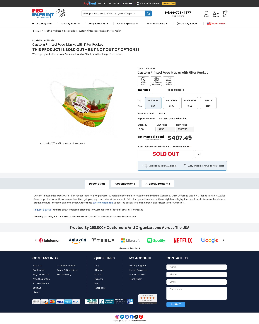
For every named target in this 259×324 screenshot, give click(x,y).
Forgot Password (138, 270)
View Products (169, 3)
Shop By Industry (156, 24)
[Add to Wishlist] (200, 152)
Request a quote (42, 209)
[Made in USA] (216, 23)
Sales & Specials (126, 24)
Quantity (142, 124)
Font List (99, 274)
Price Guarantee (41, 279)
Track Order (136, 279)
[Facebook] (132, 317)
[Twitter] (136, 317)
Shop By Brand (69, 24)
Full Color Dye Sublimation (173, 118)
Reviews (37, 288)
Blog (97, 283)
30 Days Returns (41, 283)
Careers (99, 279)
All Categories (44, 24)
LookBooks (100, 288)
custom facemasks (103, 202)
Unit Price (162, 124)
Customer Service (66, 265)
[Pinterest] (141, 317)
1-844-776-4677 (53, 143)
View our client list (128, 248)
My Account (140, 258)
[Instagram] (117, 317)
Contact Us (39, 270)
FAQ (97, 265)
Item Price (181, 124)
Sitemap (99, 270)
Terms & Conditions (67, 270)
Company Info (45, 258)
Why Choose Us (41, 274)
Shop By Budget (189, 24)
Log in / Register (138, 265)
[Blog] (127, 317)
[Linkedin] (122, 317)
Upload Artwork (137, 274)
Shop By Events (97, 24)
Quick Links (104, 258)
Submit (176, 304)
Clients (36, 292)
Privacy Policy (64, 274)
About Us (37, 265)
